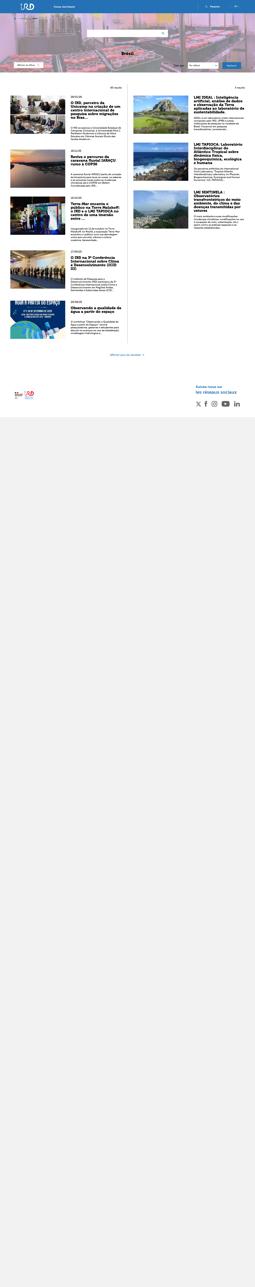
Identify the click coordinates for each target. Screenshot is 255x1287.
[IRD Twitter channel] (198, 403)
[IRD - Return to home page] (27, 7)
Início (15, 18)
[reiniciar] (156, 33)
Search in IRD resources (127, 44)
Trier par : (179, 65)
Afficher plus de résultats (125, 355)
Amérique (24, 18)
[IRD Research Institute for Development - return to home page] (24, 395)
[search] (218, 6)
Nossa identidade (64, 6)
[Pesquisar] (164, 33)
